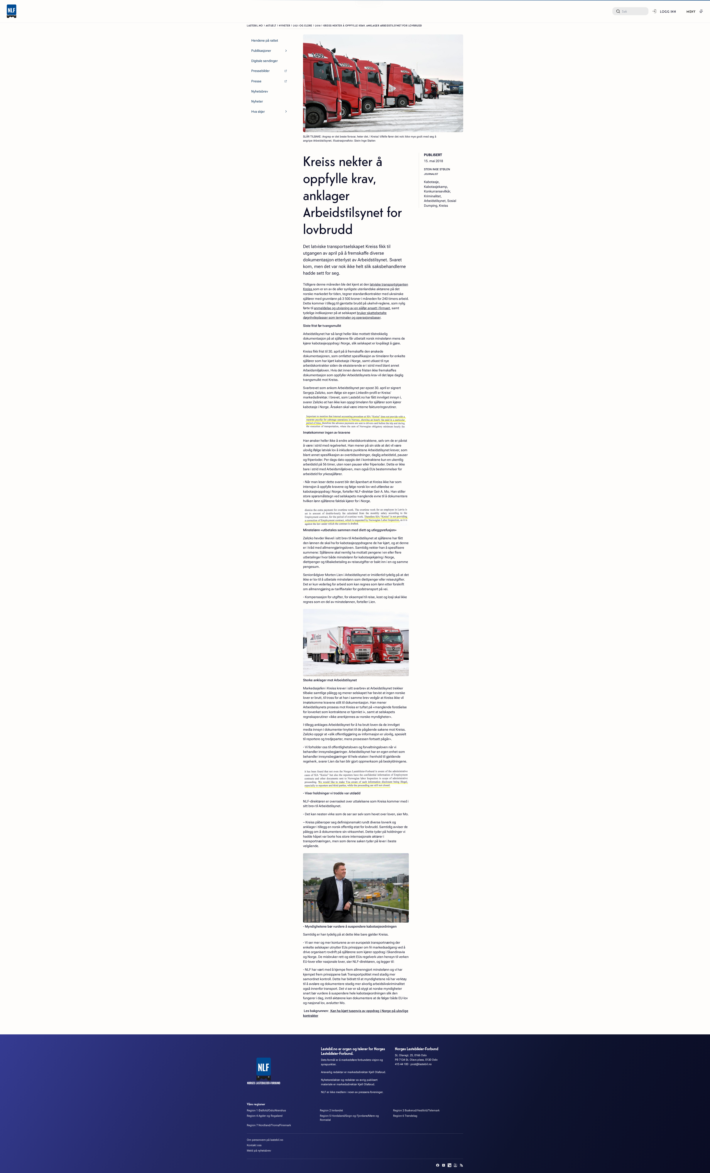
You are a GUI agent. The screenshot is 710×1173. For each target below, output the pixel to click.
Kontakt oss (254, 1145)
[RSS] (461, 1165)
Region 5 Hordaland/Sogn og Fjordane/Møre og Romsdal (349, 1117)
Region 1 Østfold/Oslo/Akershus (266, 1110)
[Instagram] (455, 1165)
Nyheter (284, 25)
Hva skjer (258, 111)
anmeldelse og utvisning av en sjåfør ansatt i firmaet (352, 308)
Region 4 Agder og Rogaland (265, 1115)
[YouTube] (443, 1165)
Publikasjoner (261, 51)
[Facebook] (437, 1165)
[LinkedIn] (449, 1165)
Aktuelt (271, 25)
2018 (317, 25)
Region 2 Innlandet (331, 1110)
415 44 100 (401, 1064)
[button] (695, 11)
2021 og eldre (302, 25)
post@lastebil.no (421, 1064)
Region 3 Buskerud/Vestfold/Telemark (416, 1110)
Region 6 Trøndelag (405, 1115)
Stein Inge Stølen (437, 169)
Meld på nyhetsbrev (259, 1150)
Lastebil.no (255, 25)
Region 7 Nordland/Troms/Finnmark (269, 1125)
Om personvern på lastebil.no (265, 1140)
